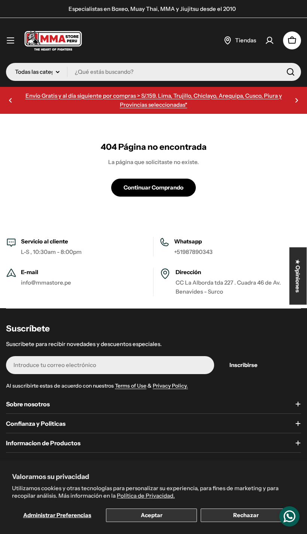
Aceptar (151, 515)
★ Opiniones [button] (298, 276)
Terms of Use (130, 385)
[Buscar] (290, 71)
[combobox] (153, 72)
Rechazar (246, 515)
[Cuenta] (269, 40)
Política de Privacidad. (146, 495)
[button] (10, 100)
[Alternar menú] (10, 40)
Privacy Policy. (170, 385)
